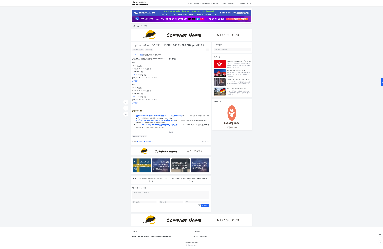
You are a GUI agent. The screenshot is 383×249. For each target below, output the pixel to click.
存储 (133, 75)
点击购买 (135, 81)
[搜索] (250, 3)
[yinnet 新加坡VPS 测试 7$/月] (220, 73)
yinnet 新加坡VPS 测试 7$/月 (236, 70)
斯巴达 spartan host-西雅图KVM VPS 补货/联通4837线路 (155, 120)
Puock (195, 245)
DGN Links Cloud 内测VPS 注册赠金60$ (239, 61)
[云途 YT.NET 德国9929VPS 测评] (220, 92)
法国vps (144, 136)
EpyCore (135, 55)
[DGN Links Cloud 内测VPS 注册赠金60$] (220, 64)
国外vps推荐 (206, 3)
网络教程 (231, 3)
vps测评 (196, 3)
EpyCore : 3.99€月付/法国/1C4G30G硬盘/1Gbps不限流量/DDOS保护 (159, 116)
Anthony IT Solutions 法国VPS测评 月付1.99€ (241, 79)
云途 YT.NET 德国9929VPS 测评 (236, 88)
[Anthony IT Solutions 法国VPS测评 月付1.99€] (220, 82)
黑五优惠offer (149, 141)
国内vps (215, 3)
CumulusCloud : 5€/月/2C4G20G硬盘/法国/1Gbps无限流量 (156, 125)
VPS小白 (196, 236)
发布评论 (206, 206)
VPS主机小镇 (203, 236)
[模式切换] (247, 3)
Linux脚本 (223, 3)
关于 (236, 3)
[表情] (199, 205)
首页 (189, 3)
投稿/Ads (242, 3)
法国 (141, 55)
